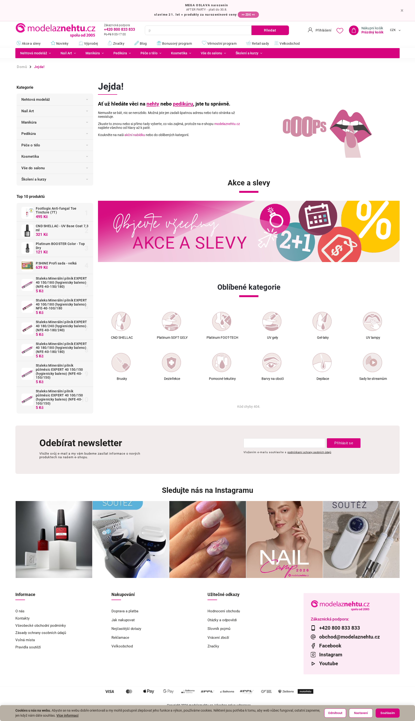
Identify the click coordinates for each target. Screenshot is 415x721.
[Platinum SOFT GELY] (171, 321)
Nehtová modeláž (35, 99)
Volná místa (25, 640)
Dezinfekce (172, 379)
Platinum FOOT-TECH (222, 337)
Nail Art (27, 111)
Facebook (330, 646)
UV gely (272, 337)
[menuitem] (35, 53)
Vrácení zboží (218, 637)
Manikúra (29, 122)
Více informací (67, 715)
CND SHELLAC (122, 337)
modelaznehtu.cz (227, 124)
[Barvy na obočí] (271, 362)
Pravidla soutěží (28, 647)
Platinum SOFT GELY (172, 337)
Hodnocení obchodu (224, 611)
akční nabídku (134, 135)
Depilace (323, 379)
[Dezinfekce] (171, 362)
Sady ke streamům (373, 379)
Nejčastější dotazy (126, 629)
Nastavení (361, 713)
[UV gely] (271, 321)
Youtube (328, 663)
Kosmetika (30, 156)
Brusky (122, 379)
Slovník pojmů (219, 629)
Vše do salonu (33, 168)
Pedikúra (28, 134)
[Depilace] (322, 362)
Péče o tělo (30, 145)
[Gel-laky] (322, 321)
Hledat (270, 30)
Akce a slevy (249, 182)
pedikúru (183, 104)
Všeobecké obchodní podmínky (40, 625)
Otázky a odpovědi (222, 620)
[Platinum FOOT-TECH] (221, 321)
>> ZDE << (248, 14)
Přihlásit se (343, 443)
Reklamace (120, 637)
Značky (213, 646)
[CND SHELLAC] (121, 321)
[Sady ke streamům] (372, 362)
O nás (19, 611)
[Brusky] (121, 362)
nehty (152, 104)
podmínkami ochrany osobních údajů (309, 452)
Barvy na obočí (273, 379)
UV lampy (373, 337)
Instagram (330, 655)
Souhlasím (387, 713)
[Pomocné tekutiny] (221, 362)
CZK (393, 30)
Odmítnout (335, 713)
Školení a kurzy (33, 179)
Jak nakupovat (123, 620)
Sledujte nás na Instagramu (207, 490)
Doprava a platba (124, 611)
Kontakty (22, 618)
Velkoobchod (122, 646)
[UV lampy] (372, 321)
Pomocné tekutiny (222, 379)
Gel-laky (323, 337)
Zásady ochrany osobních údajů (40, 633)
